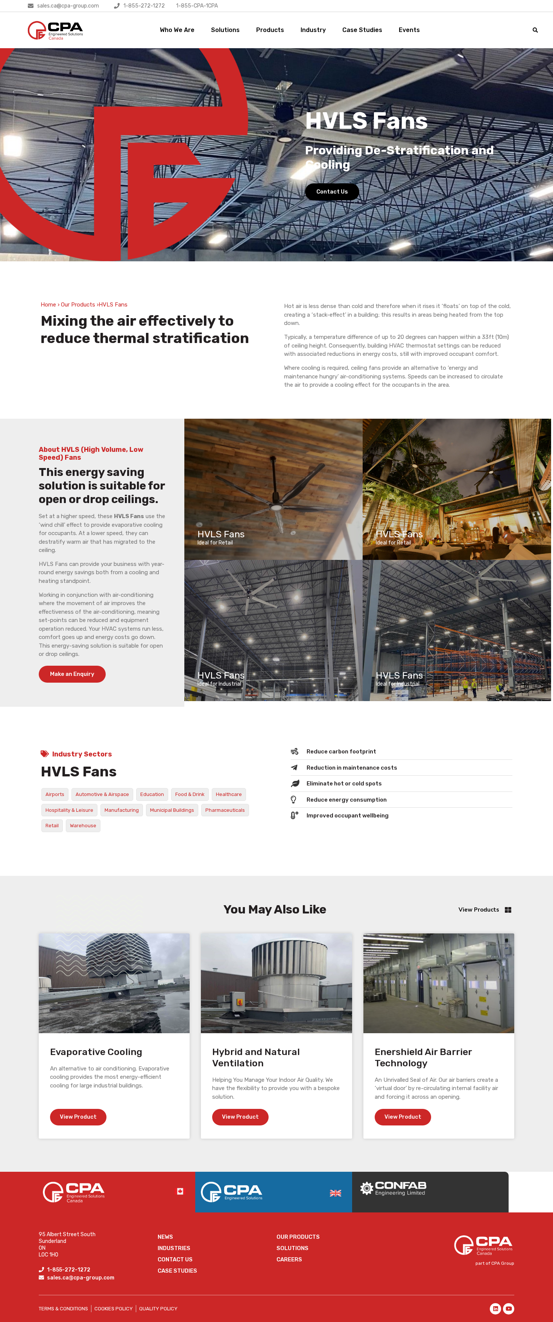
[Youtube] (508, 1308)
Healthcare (229, 794)
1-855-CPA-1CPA (197, 6)
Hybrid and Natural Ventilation (256, 1057)
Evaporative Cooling (96, 1051)
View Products (479, 909)
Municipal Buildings (172, 810)
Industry (313, 30)
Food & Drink (190, 794)
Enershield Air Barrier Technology (423, 1057)
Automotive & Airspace (102, 794)
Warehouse (83, 825)
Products (270, 30)
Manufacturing (122, 810)
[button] (535, 30)
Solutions (225, 30)
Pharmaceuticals (225, 810)
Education (152, 794)
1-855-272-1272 (144, 6)
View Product (78, 1116)
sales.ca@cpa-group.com (68, 6)
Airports (55, 794)
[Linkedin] (495, 1308)
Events (409, 30)
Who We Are (177, 30)
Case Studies (362, 30)
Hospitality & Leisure (69, 810)
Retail (52, 825)
